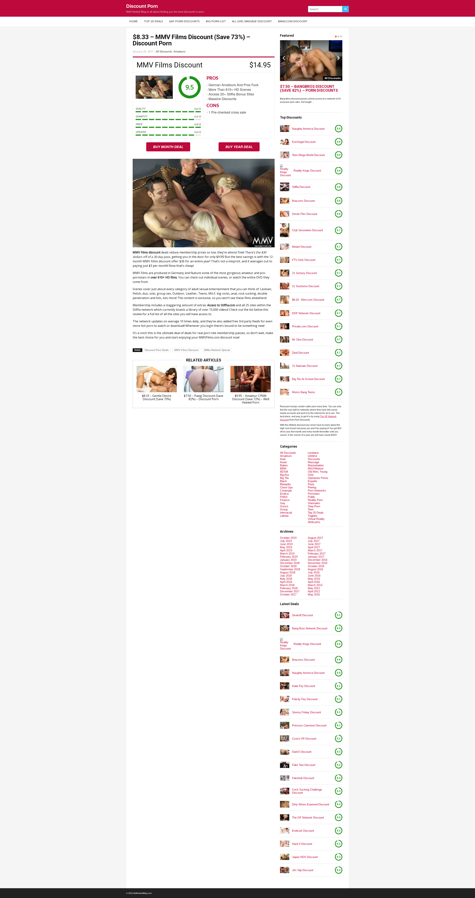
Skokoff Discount (302, 615)
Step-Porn (314, 506)
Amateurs (179, 51)
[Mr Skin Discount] (284, 339)
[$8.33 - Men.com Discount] (284, 300)
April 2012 (314, 591)
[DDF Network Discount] (284, 313)
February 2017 (316, 553)
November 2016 (317, 563)
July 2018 (286, 575)
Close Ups (286, 487)
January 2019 (288, 559)
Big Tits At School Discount (308, 379)
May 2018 (286, 578)
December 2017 (289, 591)
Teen (311, 509)
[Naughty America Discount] (284, 128)
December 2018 (289, 563)
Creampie (286, 490)
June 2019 (286, 544)
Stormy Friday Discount (306, 712)
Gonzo (284, 506)
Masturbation (316, 465)
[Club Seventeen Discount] (284, 230)
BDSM (284, 471)
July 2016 (314, 572)
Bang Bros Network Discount (309, 628)
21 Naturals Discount (304, 365)
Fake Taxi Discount (303, 764)
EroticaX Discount (303, 830)
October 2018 (288, 566)
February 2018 (289, 588)
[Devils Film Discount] (284, 214)
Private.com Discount (305, 326)
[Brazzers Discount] (284, 201)
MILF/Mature (315, 468)
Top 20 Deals (153, 21)
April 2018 (286, 581)
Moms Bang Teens (303, 392)
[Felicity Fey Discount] (284, 699)
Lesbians (313, 452)
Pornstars (314, 493)
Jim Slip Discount (302, 870)
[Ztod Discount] (284, 352)
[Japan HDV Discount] (284, 857)
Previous (283, 58)
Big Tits (284, 477)
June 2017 (314, 544)
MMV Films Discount (186, 349)
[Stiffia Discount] (284, 186)
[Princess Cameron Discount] (284, 725)
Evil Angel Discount (303, 141)
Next (338, 58)
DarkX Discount (301, 751)
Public (311, 496)
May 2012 (314, 588)
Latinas (284, 515)
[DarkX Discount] (284, 751)
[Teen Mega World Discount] (284, 155)
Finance (285, 500)
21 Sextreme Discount (305, 286)
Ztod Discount (300, 352)
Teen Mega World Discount (308, 155)
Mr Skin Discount (302, 339)
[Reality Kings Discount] (285, 170)
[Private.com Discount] (284, 326)
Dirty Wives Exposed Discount (310, 804)
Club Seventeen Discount (307, 230)
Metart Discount (301, 246)
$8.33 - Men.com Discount (308, 299)
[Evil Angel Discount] (284, 142)
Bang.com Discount (292, 21)
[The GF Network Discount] (284, 817)
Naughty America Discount (308, 128)
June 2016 (314, 575)
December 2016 (317, 559)
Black (283, 481)
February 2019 (289, 556)
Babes (284, 465)
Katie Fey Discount (303, 686)
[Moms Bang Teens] (284, 392)
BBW (283, 468)
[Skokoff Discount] (284, 615)
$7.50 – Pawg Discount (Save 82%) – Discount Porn (203, 397)
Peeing (312, 487)
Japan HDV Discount (305, 857)
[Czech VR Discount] (284, 738)
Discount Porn (142, 6)
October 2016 (316, 566)
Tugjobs (312, 515)
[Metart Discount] (284, 247)
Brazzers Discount (303, 200)
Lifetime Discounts (314, 457)
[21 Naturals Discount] (284, 366)
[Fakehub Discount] (284, 778)
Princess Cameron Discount (309, 725)
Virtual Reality (316, 518)
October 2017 (288, 594)
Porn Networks (317, 490)
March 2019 (287, 553)
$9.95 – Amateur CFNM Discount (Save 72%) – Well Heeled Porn (250, 399)
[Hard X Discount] (284, 844)
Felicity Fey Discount (304, 699)
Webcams (314, 522)
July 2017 (314, 540)
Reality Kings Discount (307, 170)
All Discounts (164, 51)
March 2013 (315, 585)
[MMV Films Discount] (154, 87)
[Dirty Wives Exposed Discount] (284, 804)
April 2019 (286, 550)
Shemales (314, 503)
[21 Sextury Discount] (284, 273)
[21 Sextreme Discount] (284, 286)
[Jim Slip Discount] (284, 870)
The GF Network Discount (308, 817)
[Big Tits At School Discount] (284, 378)
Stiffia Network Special (217, 349)
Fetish (283, 496)
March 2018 (287, 585)
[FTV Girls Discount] (284, 260)
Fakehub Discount (303, 778)
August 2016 (315, 569)
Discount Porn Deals (157, 349)
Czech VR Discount (304, 738)
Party (311, 484)
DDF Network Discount (306, 313)
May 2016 (314, 578)
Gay (282, 503)
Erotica (284, 493)
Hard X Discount (302, 843)
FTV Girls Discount (303, 259)
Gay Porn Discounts (184, 21)
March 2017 (315, 550)
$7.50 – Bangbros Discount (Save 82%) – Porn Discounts (309, 88)
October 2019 (288, 537)
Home (133, 21)
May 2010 (314, 594)
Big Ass (284, 474)
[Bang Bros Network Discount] (284, 628)
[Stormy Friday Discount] (284, 712)
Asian (283, 462)
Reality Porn (315, 500)
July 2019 (286, 540)
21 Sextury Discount (304, 273)
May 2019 (286, 547)
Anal (282, 459)
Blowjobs (285, 484)
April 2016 (314, 581)
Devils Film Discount (304, 213)
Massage (313, 462)
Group (284, 509)
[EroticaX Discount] (284, 830)
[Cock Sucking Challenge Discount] (284, 791)
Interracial (286, 512)
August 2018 (287, 572)
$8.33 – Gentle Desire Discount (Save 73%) (156, 397)
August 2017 (315, 537)
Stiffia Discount (301, 186)
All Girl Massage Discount (252, 21)
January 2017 (316, 556)
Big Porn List (216, 21)
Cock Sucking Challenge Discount (307, 791)
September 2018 (290, 569)
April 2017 (314, 547)
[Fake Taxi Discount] (284, 765)
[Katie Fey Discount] (284, 685)
